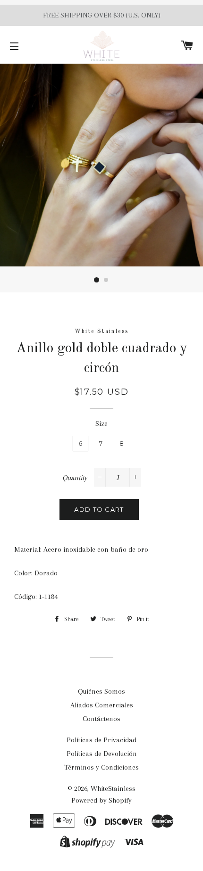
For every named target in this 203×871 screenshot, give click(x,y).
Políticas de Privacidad (101, 740)
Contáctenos (101, 718)
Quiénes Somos (101, 691)
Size (101, 423)
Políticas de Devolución (102, 753)
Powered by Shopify (101, 800)
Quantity (74, 477)
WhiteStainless (113, 788)
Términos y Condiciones (101, 767)
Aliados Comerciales (101, 705)
